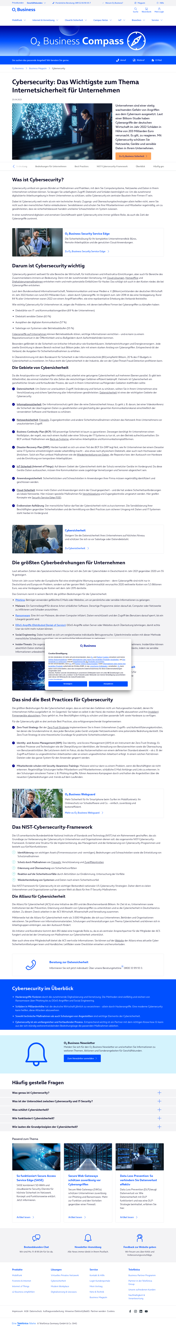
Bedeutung (21, 166)
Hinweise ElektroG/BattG (77, 1311)
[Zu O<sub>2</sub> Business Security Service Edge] (88, 242)
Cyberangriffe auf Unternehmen (29, 334)
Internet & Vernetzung (43, 20)
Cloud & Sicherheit (74, 20)
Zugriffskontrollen (94, 862)
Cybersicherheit (58, 1280)
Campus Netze (101, 20)
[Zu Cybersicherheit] (88, 539)
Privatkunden (18, 2)
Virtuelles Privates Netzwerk (65, 1275)
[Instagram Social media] (136, 1311)
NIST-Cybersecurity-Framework (112, 166)
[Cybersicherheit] (113, 528)
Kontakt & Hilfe (97, 1275)
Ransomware (22, 615)
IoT (120, 20)
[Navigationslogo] (23, 9)
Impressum (17, 1311)
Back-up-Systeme (59, 439)
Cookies (111, 1311)
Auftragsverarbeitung (53, 1311)
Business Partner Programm (142, 1275)
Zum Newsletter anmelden (80, 1058)
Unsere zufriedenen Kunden (142, 1289)
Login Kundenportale (100, 1280)
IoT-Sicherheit (24, 466)
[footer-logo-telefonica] (24, 1323)
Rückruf (141, 60)
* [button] (122, 967)
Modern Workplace (60, 1286)
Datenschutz (36, 1311)
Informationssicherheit (29, 404)
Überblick (140, 166)
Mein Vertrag (96, 1286)
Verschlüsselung (91, 494)
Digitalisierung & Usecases (64, 1291)
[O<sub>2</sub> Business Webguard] (113, 792)
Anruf (123, 60)
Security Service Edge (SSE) (46, 497)
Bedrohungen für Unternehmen (50, 166)
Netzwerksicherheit (27, 420)
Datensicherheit (108, 392)
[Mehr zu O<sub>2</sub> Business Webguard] (88, 803)
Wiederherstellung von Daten (93, 454)
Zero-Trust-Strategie (58, 727)
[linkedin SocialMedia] (141, 1311)
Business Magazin (98, 1297)
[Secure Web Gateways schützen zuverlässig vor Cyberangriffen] (88, 1178)
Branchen (137, 20)
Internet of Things (20, 1286)
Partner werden (98, 1311)
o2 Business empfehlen (23, 1291)
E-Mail (159, 60)
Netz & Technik (97, 1291)
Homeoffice (131, 278)
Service (155, 20)
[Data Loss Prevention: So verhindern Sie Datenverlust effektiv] (140, 1178)
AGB (26, 1311)
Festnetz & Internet (21, 1280)
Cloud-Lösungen (115, 278)
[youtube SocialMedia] (147, 1311)
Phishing (20, 600)
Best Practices (82, 166)
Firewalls (44, 420)
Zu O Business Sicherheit (131, 156)
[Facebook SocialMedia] (130, 1311)
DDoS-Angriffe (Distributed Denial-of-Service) (40, 625)
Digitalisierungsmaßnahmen (27, 281)
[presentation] (13, 166)
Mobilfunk (17, 20)
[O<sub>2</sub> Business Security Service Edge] (113, 232)
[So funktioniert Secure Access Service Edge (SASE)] (36, 1176)
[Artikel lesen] (36, 1183)
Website (119, 940)
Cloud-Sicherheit (26, 490)
